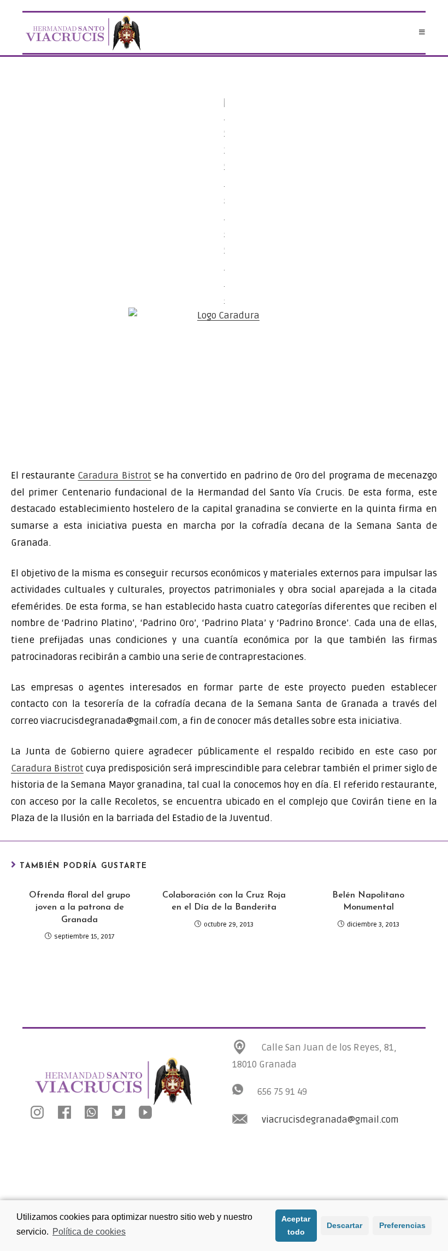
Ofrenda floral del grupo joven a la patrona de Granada (79, 907)
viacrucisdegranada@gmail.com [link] (330, 1119)
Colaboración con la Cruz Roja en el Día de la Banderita (224, 901)
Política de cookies (89, 1231)
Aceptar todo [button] (295, 1225)
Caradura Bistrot (114, 475)
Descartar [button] (344, 1225)
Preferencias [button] (402, 1225)
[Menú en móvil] (422, 32)
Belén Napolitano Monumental (368, 901)
